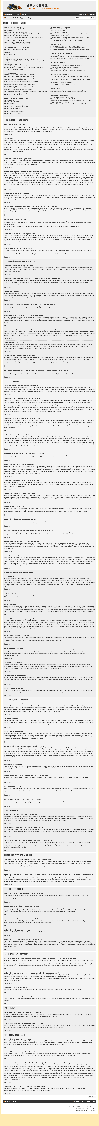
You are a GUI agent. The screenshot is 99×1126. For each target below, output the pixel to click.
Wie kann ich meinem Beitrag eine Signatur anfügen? (20, 78)
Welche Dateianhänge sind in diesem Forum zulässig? (66, 90)
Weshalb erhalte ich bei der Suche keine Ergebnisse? (66, 65)
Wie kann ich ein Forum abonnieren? (61, 83)
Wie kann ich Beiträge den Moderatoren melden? (18, 89)
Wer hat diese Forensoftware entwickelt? (62, 97)
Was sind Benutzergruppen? (58, 32)
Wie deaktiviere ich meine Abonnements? (62, 84)
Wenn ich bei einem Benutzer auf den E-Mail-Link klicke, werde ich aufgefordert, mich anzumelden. (23, 68)
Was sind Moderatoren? (57, 30)
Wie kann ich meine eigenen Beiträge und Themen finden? (68, 70)
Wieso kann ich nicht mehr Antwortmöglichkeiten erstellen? (21, 81)
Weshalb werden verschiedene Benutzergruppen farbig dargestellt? (70, 37)
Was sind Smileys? (9, 103)
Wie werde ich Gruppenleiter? (59, 35)
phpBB (76, 1107)
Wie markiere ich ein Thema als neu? (15, 94)
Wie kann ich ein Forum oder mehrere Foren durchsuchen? (67, 64)
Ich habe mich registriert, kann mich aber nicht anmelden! (21, 34)
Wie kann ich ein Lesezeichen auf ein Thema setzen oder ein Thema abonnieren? (70, 80)
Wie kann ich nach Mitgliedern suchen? (62, 69)
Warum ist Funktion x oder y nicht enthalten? (63, 99)
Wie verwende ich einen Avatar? (13, 64)
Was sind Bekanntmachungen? (13, 108)
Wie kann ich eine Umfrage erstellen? (15, 80)
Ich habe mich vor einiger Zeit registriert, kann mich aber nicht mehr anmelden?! (24, 38)
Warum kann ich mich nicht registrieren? (16, 32)
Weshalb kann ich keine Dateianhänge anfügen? (18, 86)
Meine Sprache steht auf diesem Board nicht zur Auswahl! (21, 59)
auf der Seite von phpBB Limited (14, 1044)
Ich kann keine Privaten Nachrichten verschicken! (65, 46)
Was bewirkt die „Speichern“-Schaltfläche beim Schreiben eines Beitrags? (25, 91)
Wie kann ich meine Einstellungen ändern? (16, 49)
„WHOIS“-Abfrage (57, 1067)
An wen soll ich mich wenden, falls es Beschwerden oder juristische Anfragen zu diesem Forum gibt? (70, 101)
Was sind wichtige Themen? (12, 110)
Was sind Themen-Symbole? (12, 113)
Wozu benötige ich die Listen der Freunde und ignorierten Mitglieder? (70, 55)
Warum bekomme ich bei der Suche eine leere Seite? (66, 67)
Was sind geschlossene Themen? (14, 111)
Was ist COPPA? (8, 30)
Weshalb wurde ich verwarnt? (12, 88)
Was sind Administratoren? (58, 29)
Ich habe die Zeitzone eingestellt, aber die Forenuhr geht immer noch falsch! (24, 56)
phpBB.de (85, 321)
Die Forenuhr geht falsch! (11, 54)
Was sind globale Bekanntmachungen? (16, 107)
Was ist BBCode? (9, 100)
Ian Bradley (92, 1105)
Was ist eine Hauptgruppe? (58, 39)
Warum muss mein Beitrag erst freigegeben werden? (19, 93)
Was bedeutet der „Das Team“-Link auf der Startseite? (66, 40)
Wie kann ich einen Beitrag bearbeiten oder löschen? (19, 76)
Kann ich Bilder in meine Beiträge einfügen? (17, 105)
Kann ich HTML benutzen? (11, 102)
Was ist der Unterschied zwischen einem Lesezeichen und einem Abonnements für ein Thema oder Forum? (69, 77)
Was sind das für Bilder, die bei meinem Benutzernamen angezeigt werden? (24, 61)
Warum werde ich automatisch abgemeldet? (17, 42)
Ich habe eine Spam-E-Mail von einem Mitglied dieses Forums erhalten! (71, 49)
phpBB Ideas (8, 1055)
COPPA (19, 175)
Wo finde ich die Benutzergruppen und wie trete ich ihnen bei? (68, 34)
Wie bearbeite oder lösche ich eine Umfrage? (17, 83)
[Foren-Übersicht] (14, 7)
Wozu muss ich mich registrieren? (14, 29)
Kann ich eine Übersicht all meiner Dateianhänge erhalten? (68, 91)
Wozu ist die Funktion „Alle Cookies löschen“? (17, 44)
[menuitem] (17, 14)
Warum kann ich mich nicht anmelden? (16, 35)
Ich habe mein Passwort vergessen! (14, 40)
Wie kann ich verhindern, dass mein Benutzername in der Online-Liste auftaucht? (24, 52)
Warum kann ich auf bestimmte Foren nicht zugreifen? (20, 84)
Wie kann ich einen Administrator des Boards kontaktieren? (68, 104)
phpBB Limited (70, 321)
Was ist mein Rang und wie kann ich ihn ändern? (18, 66)
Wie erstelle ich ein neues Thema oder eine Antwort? (19, 75)
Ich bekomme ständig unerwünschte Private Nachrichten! (67, 48)
